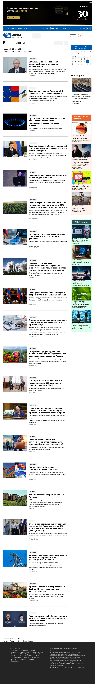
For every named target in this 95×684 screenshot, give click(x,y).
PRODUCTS (33, 28)
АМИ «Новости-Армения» (80, 117)
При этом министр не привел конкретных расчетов (45, 128)
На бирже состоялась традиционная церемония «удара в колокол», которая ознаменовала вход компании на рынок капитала (48, 536)
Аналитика (35, 657)
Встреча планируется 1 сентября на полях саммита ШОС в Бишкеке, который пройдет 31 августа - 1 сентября (48, 299)
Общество (33, 405)
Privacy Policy (54, 667)
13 (81, 56)
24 (73, 61)
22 (87, 59)
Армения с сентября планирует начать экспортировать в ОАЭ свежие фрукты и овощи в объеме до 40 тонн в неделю (47, 596)
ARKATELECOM (10, 28)
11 (75, 56)
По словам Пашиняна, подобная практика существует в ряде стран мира (47, 274)
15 (87, 56)
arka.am (77, 657)
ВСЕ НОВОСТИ (15, 649)
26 (79, 61)
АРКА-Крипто (38, 652)
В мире (26, 657)
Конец (30, 51)
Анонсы (23, 659)
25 (76, 61)
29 (88, 61)
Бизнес (32, 521)
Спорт (37, 656)
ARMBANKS (22, 28)
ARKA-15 (32, 659)
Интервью (14, 659)
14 (84, 56)
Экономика (33, 59)
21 (84, 59)
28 (85, 61)
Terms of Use (68, 667)
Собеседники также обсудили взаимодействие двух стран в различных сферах (46, 624)
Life (20, 656)
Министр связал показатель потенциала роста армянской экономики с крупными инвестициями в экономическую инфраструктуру (48, 244)
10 (73, 56)
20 (82, 59)
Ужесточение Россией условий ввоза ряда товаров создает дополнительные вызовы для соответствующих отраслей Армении (47, 361)
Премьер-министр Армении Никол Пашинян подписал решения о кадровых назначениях (46, 448)
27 (82, 61)
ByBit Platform (25, 652)
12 (78, 56)
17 (73, 59)
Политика (33, 88)
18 (76, 59)
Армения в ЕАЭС (16, 654)
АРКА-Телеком (82, 222)
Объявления (15, 661)
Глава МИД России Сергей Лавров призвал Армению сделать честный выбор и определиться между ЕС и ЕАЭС (48, 473)
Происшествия (16, 657)
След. (25, 51)
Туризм (13, 656)
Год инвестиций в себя (33, 654)
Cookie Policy (81, 667)
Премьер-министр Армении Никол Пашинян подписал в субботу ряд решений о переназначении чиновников (47, 181)
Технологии (28, 656)
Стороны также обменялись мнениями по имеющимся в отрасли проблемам (47, 389)
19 (79, 59)
